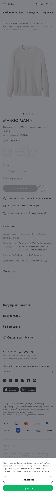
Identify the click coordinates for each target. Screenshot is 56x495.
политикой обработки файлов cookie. (33, 471)
